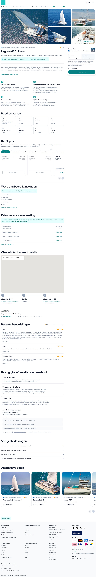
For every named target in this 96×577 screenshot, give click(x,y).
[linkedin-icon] (84, 528)
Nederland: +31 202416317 (55, 532)
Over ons (3, 527)
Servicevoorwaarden (30, 534)
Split (26, 550)
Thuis (4, 6)
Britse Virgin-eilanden (6, 557)
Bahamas (3, 545)
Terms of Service (77, 549)
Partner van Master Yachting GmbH (10, 570)
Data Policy (27, 532)
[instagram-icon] (81, 528)
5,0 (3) (62, 47)
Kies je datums (81, 72)
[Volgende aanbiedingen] (63, 178)
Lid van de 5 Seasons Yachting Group (10, 566)
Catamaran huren (53, 545)
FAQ (26, 527)
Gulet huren (51, 550)
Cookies (27, 530)
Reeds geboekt (13, 172)
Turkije (2, 555)
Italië (2, 552)
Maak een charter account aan (8, 537)
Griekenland (11, 6)
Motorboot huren (53, 555)
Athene (26, 557)
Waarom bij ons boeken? (7, 532)
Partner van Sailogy (6, 568)
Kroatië (3, 550)
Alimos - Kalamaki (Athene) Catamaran (41, 6)
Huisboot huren (52, 552)
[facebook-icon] (73, 528)
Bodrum (27, 545)
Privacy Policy (91, 548)
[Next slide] (93, 511)
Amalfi (26, 552)
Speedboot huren (53, 559)
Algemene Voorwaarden (19, 432)
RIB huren (51, 557)
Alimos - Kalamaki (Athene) (22, 6)
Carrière (3, 534)
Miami (26, 555)
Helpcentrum (52, 527)
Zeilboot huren (52, 547)
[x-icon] (77, 528)
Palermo (27, 547)
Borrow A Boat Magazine (7, 530)
